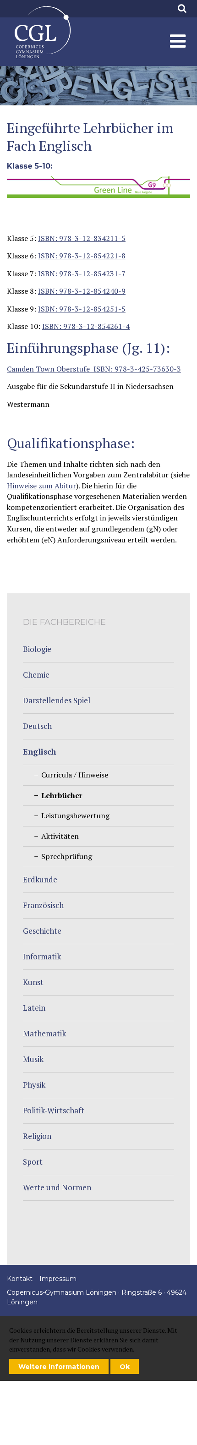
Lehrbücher (42, 32)
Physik (34, 1084)
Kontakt (20, 1279)
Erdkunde (40, 879)
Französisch (43, 905)
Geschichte (42, 930)
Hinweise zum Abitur (41, 486)
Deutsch (37, 726)
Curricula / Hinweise (74, 775)
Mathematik (44, 1033)
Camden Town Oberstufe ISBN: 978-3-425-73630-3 (94, 369)
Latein (34, 1007)
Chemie (36, 674)
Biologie (37, 649)
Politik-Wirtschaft (53, 1110)
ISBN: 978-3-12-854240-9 (82, 291)
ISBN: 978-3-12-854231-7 (82, 273)
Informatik (42, 956)
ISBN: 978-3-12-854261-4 (86, 326)
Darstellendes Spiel (56, 700)
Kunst (33, 982)
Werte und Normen (57, 1187)
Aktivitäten (60, 836)
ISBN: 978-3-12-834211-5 (82, 238)
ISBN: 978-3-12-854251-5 (82, 309)
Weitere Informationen (58, 1367)
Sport (33, 1161)
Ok (125, 1367)
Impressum (58, 1279)
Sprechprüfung (66, 856)
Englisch (39, 751)
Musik (33, 1059)
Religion (37, 1136)
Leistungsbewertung (75, 815)
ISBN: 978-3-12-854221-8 (82, 256)
